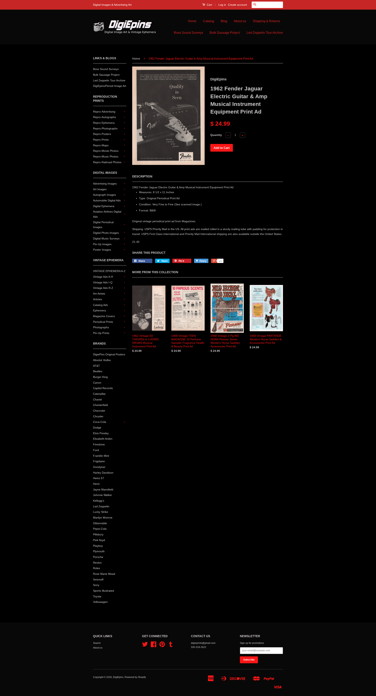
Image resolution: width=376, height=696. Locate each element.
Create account (237, 4)
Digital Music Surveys (106, 238)
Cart (209, 4)
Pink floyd (99, 540)
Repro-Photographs (105, 128)
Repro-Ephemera (104, 122)
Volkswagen (100, 601)
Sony (96, 585)
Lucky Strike (100, 511)
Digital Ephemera (103, 206)
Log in (222, 4)
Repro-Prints (101, 139)
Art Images (100, 189)
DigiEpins (118, 677)
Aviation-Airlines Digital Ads (107, 214)
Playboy (98, 545)
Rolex (96, 568)
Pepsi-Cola (100, 528)
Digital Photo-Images (106, 232)
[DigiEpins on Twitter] (145, 645)
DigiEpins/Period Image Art (109, 85)
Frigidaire (99, 461)
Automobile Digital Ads (107, 200)
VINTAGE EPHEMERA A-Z (109, 271)
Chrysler (98, 416)
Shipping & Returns (266, 21)
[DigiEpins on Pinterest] (162, 645)
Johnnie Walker (102, 495)
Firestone (99, 444)
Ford (96, 450)
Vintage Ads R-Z (103, 287)
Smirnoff (98, 579)
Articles (97, 299)
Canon (97, 382)
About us (240, 21)
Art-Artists (99, 293)
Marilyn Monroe (102, 517)
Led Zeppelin (101, 506)
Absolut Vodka (102, 360)
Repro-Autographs (104, 117)
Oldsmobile (100, 523)
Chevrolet (99, 410)
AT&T (96, 365)
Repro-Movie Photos (105, 150)
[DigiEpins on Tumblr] (171, 645)
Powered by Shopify (135, 677)
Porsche (98, 557)
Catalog (208, 21)
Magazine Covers (104, 316)
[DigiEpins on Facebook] (153, 645)
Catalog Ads (100, 305)
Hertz (96, 483)
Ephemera (99, 310)
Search (97, 643)
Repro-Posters (102, 134)
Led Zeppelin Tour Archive (265, 32)
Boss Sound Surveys (188, 32)
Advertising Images (105, 183)
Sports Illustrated (103, 590)
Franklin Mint (101, 455)
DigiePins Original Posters (109, 354)
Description (142, 176)
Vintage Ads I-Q (102, 282)
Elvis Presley (101, 433)
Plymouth (99, 551)
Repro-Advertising (104, 111)
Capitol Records (103, 388)
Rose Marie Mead (104, 573)
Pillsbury (98, 534)
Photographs (101, 327)
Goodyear (99, 467)
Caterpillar (99, 393)
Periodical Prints (103, 321)
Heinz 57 (98, 478)
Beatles (97, 371)
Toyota (97, 596)
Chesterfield (100, 405)
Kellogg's (98, 500)
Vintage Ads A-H (103, 276)
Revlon (97, 562)
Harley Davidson (103, 472)
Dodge (97, 427)
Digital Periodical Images (103, 225)
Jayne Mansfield (103, 489)
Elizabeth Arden (102, 438)
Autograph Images (104, 194)
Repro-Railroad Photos (107, 162)
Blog (224, 21)
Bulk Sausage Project (225, 32)
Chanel (97, 399)
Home (192, 21)
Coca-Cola (99, 421)
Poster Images (102, 249)
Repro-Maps (100, 145)
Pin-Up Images (102, 244)
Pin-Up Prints (101, 333)
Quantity (216, 134)
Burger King (100, 376)
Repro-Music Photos (105, 156)
